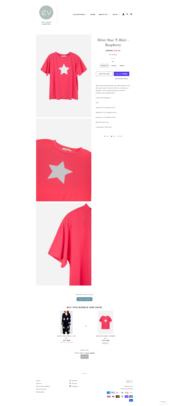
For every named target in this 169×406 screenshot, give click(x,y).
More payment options (121, 78)
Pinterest (74, 383)
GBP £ (128, 381)
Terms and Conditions (43, 386)
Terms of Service (41, 389)
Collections (79, 14)
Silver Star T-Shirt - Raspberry (105, 336)
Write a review (84, 299)
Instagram (74, 386)
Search (38, 380)
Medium (104, 65)
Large (113, 65)
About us (103, 14)
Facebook (74, 380)
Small (122, 65)
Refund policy (40, 392)
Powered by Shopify (127, 389)
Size (113, 61)
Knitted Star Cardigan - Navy (66, 336)
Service (130, 386)
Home (92, 14)
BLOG (115, 14)
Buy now (84, 356)
